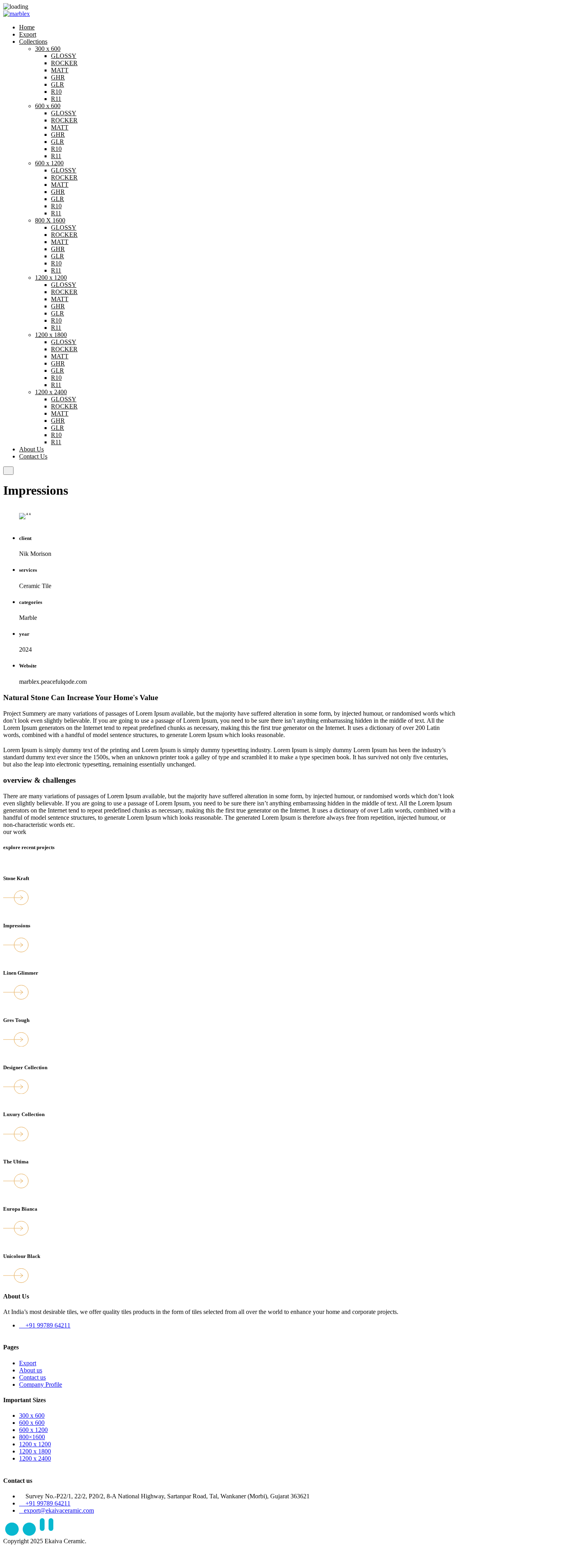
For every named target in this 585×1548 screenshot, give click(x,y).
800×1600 (32, 1437)
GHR (58, 77)
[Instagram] (29, 1529)
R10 (56, 91)
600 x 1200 (49, 163)
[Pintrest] (51, 1529)
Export (27, 34)
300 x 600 (47, 48)
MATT (59, 70)
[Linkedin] (42, 1529)
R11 (56, 98)
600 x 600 (47, 106)
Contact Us (33, 456)
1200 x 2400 (51, 392)
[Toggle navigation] (8, 470)
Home (27, 27)
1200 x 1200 (51, 277)
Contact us (32, 1377)
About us (30, 1370)
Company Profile (40, 1384)
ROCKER (64, 63)
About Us (31, 449)
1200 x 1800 (51, 334)
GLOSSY (63, 55)
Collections (33, 41)
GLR (57, 84)
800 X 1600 (50, 220)
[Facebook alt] (12, 1529)
